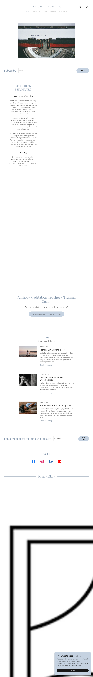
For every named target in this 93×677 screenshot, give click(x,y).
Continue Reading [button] (46, 365)
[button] (87, 7)
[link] (46, 7)
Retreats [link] (53, 12)
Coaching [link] (36, 12)
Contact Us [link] (63, 12)
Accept (73, 670)
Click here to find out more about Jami (46, 314)
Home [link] (28, 12)
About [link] (45, 12)
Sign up (82, 71)
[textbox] (46, 70)
